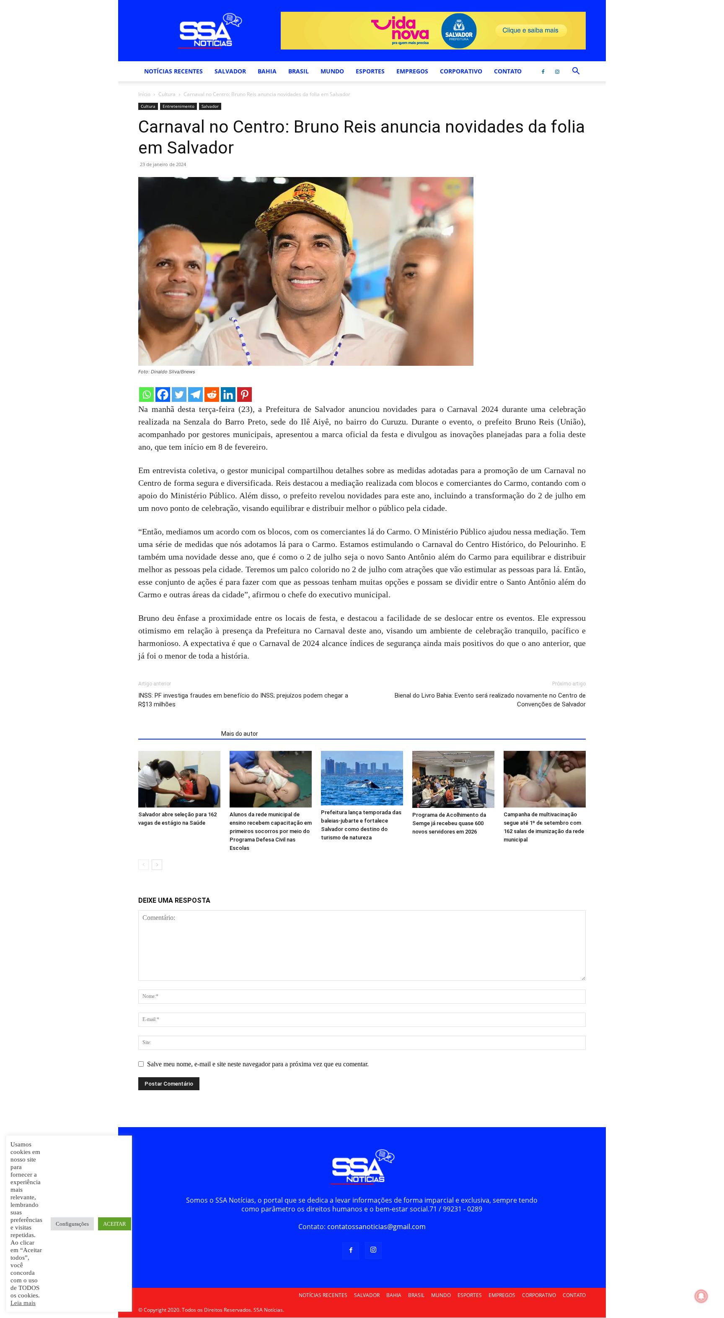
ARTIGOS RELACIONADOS (177, 733)
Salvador (210, 106)
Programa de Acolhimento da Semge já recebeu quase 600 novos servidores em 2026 (449, 823)
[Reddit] (211, 394)
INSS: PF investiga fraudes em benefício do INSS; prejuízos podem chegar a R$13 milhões (243, 700)
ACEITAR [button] (114, 1224)
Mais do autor (239, 733)
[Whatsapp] (146, 394)
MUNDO (332, 71)
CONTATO (508, 71)
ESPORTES (370, 71)
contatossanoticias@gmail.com (376, 1226)
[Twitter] (179, 394)
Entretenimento (178, 106)
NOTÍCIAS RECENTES (173, 71)
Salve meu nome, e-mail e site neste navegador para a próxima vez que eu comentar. (258, 1064)
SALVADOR (230, 71)
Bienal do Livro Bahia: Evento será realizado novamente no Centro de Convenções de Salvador (490, 700)
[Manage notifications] (701, 1296)
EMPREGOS (412, 71)
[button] (576, 71)
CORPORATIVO (461, 71)
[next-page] (157, 865)
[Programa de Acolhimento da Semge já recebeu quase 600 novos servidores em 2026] (453, 779)
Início (144, 94)
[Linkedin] (228, 394)
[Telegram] (195, 394)
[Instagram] (557, 71)
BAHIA (267, 71)
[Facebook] (543, 71)
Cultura (167, 94)
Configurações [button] (72, 1224)
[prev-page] (143, 865)
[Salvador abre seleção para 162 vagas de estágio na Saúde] (179, 779)
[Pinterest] (244, 394)
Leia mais (23, 1303)
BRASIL (298, 71)
